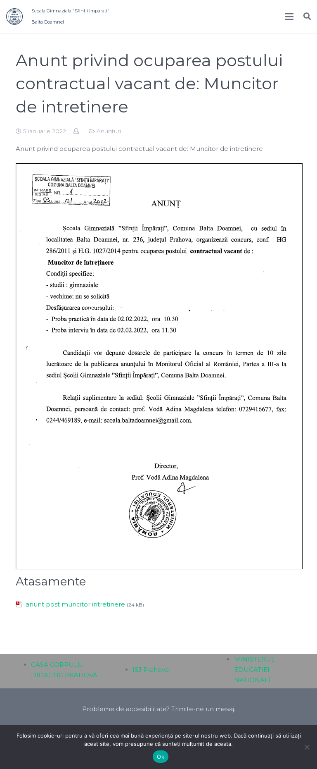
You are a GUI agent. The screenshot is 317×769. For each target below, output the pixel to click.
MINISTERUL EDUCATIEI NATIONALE (254, 669)
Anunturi (109, 131)
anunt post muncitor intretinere (75, 604)
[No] (307, 747)
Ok (160, 756)
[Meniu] (289, 16)
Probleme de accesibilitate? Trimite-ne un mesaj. (158, 709)
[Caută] (307, 16)
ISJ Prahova (150, 669)
